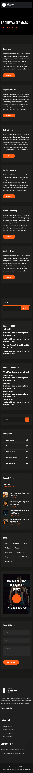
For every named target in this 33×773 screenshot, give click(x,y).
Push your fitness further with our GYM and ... (19, 511)
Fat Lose (7, 548)
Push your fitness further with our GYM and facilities (16, 346)
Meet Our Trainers (8, 730)
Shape (7, 557)
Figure (17, 548)
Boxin (25, 543)
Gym (25, 548)
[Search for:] (16, 419)
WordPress (8, 561)
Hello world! (7, 329)
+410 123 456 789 (16, 607)
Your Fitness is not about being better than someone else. (15, 334)
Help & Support (7, 737)
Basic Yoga (7, 49)
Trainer (16, 557)
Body (6, 543)
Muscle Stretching (10, 210)
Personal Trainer (11, 457)
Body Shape (10, 440)
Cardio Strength (9, 170)
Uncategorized (11, 463)
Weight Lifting (8, 251)
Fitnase (5, 383)
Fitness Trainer (11, 452)
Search (5, 302)
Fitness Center (11, 446)
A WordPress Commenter (11, 372)
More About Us (7, 726)
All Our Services (7, 733)
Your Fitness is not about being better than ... (19, 494)
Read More (8, 75)
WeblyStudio (20, 767)
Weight (24, 557)
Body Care (16, 543)
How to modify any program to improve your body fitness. (16, 340)
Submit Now (11, 662)
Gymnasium (8, 552)
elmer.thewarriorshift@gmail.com (14, 753)
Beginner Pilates (9, 89)
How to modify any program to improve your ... (19, 503)
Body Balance (8, 129)
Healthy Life (20, 552)
